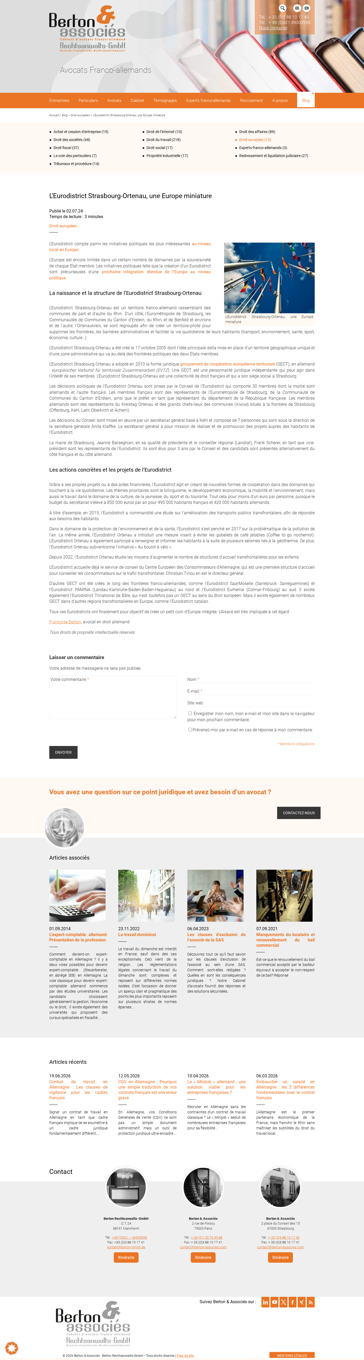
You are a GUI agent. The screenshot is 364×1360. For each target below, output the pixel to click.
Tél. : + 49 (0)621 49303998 (284, 22)
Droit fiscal (62, 148)
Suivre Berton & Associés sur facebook (293, 1302)
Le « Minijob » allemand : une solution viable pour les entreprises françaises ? (216, 1087)
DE (297, 8)
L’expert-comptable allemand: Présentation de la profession (78, 937)
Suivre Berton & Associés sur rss (311, 1302)
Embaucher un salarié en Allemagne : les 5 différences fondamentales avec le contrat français (285, 1089)
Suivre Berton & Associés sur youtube (274, 1302)
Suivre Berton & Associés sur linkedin (265, 1302)
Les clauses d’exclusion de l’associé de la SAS (216, 937)
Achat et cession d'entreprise (77, 132)
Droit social (156, 148)
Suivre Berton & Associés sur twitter (284, 1302)
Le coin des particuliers (72, 156)
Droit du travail (159, 140)
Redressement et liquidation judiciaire (270, 156)
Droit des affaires (253, 132)
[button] (11, 1348)
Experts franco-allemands (260, 148)
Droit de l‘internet (161, 132)
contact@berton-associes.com (203, 1247)
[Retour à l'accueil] (87, 28)
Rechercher (282, 8)
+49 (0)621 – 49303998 (129, 1237)
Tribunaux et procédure (73, 164)
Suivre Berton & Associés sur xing (302, 1302)
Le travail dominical (137, 934)
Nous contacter (273, 27)
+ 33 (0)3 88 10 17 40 (284, 1237)
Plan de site (185, 1356)
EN (307, 8)
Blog (64, 115)
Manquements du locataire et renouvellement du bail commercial (285, 940)
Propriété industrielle (163, 156)
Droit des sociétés (68, 140)
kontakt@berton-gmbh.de (126, 1247)
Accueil (54, 115)
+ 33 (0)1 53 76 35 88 (206, 1237)
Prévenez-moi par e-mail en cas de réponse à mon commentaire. (253, 729)
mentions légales (292, 1356)
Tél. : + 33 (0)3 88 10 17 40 (284, 17)
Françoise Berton (65, 621)
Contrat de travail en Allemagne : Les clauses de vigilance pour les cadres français (78, 1089)
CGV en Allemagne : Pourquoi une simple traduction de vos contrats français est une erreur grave (147, 1089)
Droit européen (80, 115)
